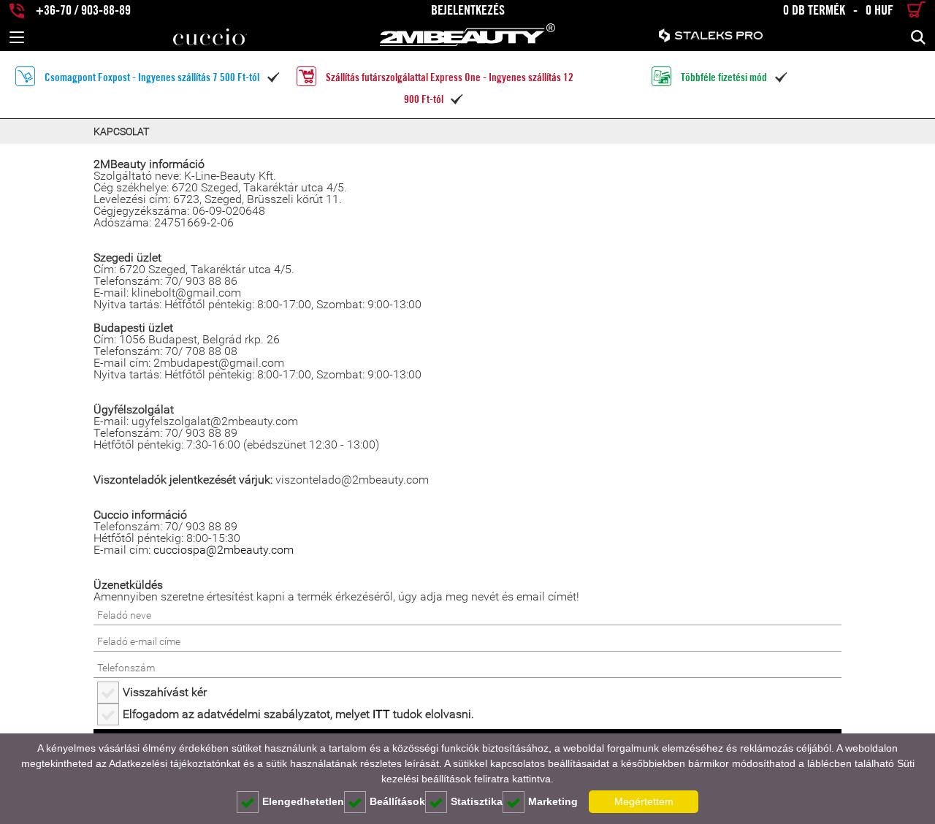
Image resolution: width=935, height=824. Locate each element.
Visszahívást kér (165, 692)
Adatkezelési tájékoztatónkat (174, 763)
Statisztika (477, 801)
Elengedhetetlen (303, 801)
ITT (381, 714)
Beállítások (397, 801)
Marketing (553, 801)
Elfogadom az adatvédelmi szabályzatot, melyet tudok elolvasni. (298, 714)
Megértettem (643, 801)
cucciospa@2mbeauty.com (223, 550)
